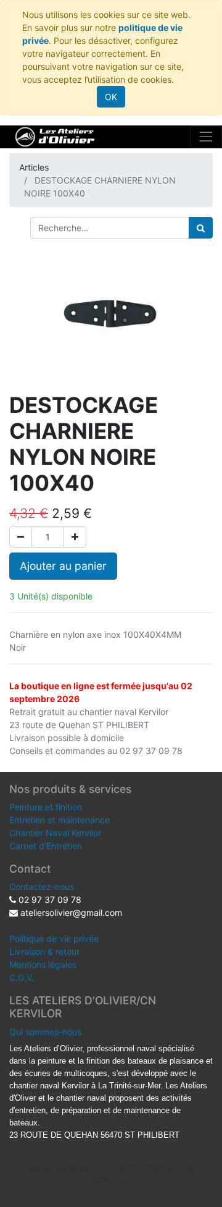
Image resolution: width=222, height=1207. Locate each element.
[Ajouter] (75, 537)
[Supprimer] (20, 537)
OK (111, 96)
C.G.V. (21, 977)
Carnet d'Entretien (45, 846)
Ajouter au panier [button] (63, 565)
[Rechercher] (201, 228)
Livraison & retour (44, 951)
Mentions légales (42, 964)
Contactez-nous (41, 886)
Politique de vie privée (54, 938)
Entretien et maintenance (59, 820)
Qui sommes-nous (45, 1032)
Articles (34, 167)
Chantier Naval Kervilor (55, 833)
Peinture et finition (45, 807)
